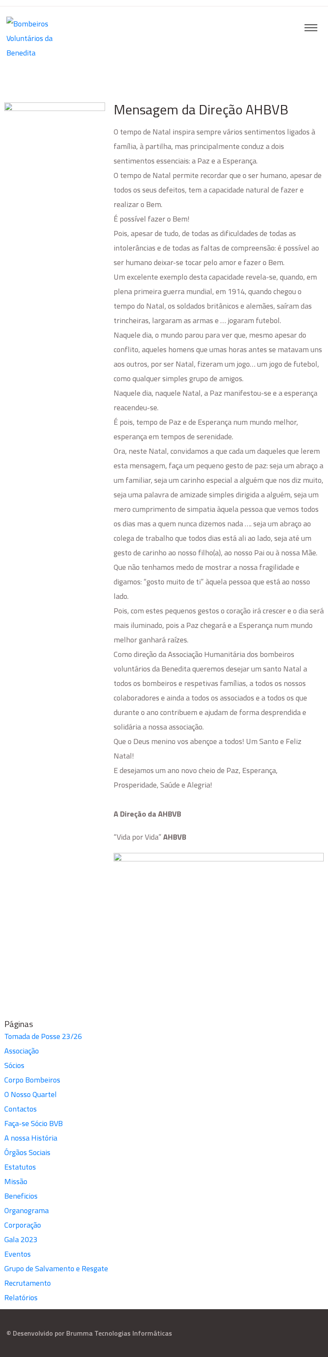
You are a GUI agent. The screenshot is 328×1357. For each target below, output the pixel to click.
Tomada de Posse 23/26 (43, 1036)
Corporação (22, 1225)
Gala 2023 (21, 1239)
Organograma (26, 1210)
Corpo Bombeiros (32, 1080)
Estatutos (20, 1167)
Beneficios (21, 1196)
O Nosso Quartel (30, 1094)
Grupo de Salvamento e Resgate (56, 1268)
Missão (15, 1181)
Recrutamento (27, 1283)
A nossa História (30, 1138)
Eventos (17, 1254)
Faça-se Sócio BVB (33, 1123)
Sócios (14, 1065)
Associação (21, 1050)
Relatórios (21, 1297)
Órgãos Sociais (27, 1152)
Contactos (20, 1109)
